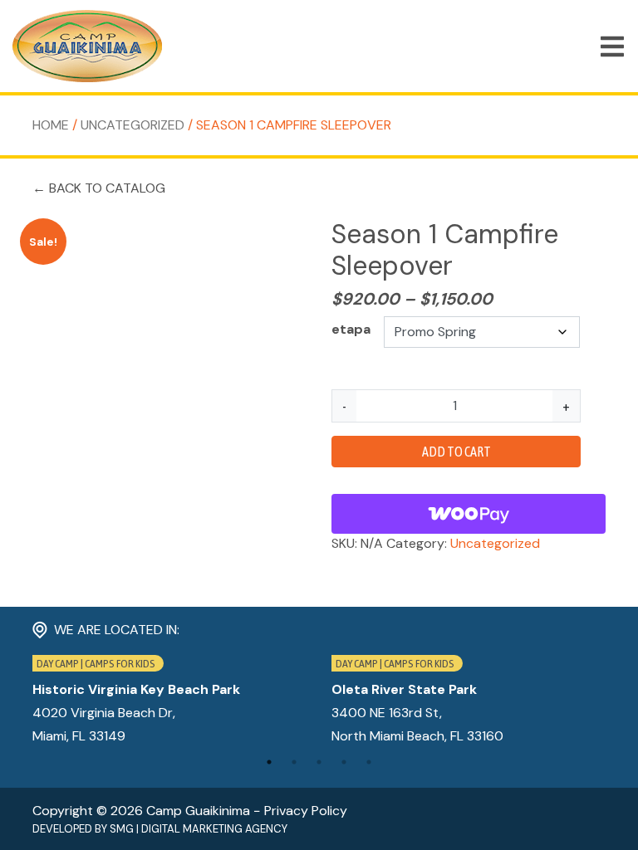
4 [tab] (344, 762)
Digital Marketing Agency (214, 829)
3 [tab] (319, 762)
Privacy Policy (305, 810)
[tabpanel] (169, 701)
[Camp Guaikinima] (87, 46)
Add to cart (456, 451)
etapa (351, 329)
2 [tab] (294, 762)
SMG (122, 829)
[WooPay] (468, 514)
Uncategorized (132, 125)
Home (50, 125)
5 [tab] (369, 762)
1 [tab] (269, 762)
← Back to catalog (98, 188)
